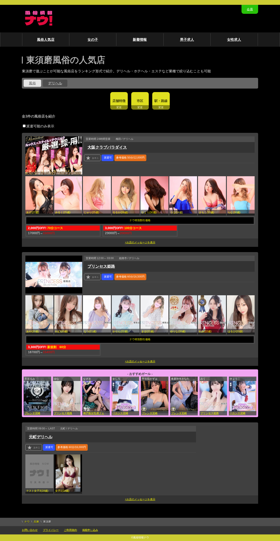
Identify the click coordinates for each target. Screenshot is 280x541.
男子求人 (187, 39)
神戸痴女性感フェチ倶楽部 (96, 413)
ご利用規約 (70, 530)
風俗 (32, 83)
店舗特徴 (119, 101)
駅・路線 (161, 101)
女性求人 (234, 39)
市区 (140, 101)
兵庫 (36, 521)
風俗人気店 (45, 39)
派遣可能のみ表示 (40, 126)
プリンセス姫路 (101, 266)
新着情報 (140, 39)
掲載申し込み (90, 530)
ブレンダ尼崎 (32, 413)
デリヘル (55, 83)
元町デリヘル (40, 437)
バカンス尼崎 (120, 413)
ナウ (27, 521)
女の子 (93, 39)
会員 (250, 9)
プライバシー (51, 530)
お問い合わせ (30, 530)
